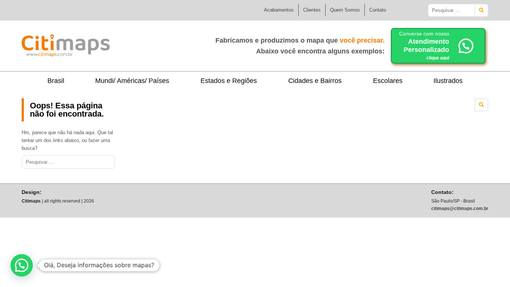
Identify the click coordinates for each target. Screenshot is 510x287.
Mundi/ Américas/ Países (132, 80)
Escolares (387, 80)
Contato (377, 10)
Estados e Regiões (228, 80)
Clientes (312, 10)
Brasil (55, 80)
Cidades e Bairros (315, 80)
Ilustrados (448, 80)
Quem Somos (345, 10)
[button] (21, 265)
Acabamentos (279, 10)
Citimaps (126, 42)
